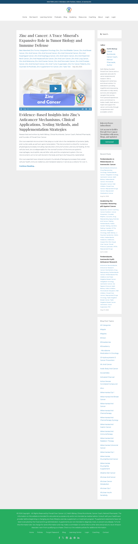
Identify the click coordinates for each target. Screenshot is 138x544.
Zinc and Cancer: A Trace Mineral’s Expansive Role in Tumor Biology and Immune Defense (50, 40)
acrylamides (104, 373)
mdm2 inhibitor (110, 288)
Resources (83, 17)
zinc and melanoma (26, 61)
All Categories (105, 325)
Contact (106, 532)
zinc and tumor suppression (56, 64)
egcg (111, 219)
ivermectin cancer (106, 177)
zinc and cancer (31, 53)
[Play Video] (21, 109)
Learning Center (46, 17)
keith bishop (111, 233)
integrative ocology (112, 174)
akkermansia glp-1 (107, 452)
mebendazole (109, 237)
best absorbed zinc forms (29, 50)
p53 (109, 242)
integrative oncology (107, 281)
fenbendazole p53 (112, 274)
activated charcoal (107, 377)
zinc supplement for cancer (48, 67)
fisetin (112, 223)
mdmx (102, 237)
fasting (111, 221)
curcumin (109, 216)
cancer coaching (112, 209)
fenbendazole (105, 223)
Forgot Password (52, 532)
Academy (72, 17)
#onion (103, 338)
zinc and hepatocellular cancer (42, 59)
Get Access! (109, 142)
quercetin (109, 246)
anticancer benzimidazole (108, 265)
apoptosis (103, 209)
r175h (115, 246)
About (100, 17)
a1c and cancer (106, 364)
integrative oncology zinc (49, 50)
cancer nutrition (105, 212)
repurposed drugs (106, 249)
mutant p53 (104, 242)
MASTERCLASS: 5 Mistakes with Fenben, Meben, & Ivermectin (69, 2)
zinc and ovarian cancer (44, 61)
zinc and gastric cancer (65, 56)
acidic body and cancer (109, 369)
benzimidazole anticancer (108, 168)
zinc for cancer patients (77, 64)
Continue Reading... (27, 166)
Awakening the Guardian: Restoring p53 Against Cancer (108, 203)
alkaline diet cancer (107, 473)
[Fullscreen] (90, 109)
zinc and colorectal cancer (68, 53)
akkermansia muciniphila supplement (105, 466)
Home (24, 17)
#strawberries (105, 342)
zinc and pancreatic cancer (64, 61)
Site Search (33, 17)
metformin (110, 239)
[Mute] (82, 109)
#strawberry (105, 346)
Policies (40, 532)
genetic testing (105, 226)
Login (107, 17)
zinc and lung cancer (79, 59)
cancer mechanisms (106, 270)
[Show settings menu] (86, 109)
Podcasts (58, 17)
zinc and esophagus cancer (45, 56)
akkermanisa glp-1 (107, 392)
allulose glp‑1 (105, 488)
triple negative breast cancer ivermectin (108, 302)
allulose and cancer (108, 477)
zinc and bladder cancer (69, 50)
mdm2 (116, 235)
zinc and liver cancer (62, 59)
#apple (103, 329)
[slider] (54, 109)
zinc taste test (65, 67)
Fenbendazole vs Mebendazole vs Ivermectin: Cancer (108, 161)
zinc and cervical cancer (47, 53)
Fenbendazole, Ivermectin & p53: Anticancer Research (108, 259)
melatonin (103, 239)
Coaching (92, 17)
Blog (65, 17)
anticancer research (107, 267)
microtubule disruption (107, 290)
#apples (103, 334)
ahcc (102, 388)
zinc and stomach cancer (35, 64)
